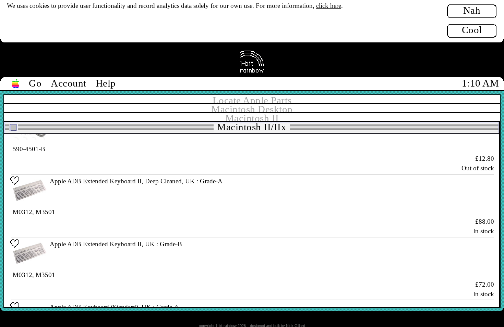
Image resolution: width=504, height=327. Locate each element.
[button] (15, 83)
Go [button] (35, 83)
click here (328, 5)
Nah (472, 10)
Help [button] (106, 83)
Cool (472, 29)
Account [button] (68, 83)
